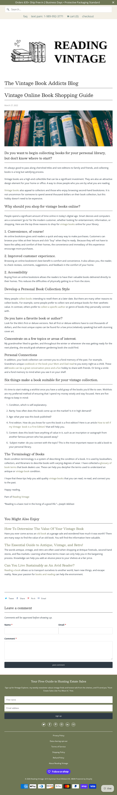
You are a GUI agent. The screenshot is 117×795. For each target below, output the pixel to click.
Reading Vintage (20, 496)
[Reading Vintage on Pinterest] (56, 724)
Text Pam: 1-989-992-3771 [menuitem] (47, 16)
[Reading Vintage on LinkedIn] (67, 724)
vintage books (67, 224)
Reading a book (12, 570)
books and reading (45, 574)
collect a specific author (53, 306)
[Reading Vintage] (58, 51)
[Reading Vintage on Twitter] (44, 724)
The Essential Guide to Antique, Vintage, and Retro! (43, 544)
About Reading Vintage (58, 763)
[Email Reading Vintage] (73, 724)
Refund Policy (58, 757)
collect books (25, 298)
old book (41, 533)
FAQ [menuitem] (25, 16)
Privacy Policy (58, 735)
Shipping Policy (58, 752)
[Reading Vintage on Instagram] (62, 724)
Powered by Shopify (84, 779)
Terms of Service (58, 746)
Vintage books (11, 190)
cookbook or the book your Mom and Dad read (49, 363)
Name (8, 624)
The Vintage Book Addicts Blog (41, 83)
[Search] (8, 9)
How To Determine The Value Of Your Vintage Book (44, 528)
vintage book (22, 471)
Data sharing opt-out (58, 741)
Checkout (88, 16)
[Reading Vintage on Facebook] (50, 724)
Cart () (73, 16)
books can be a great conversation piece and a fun (34, 367)
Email (62, 624)
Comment (10, 638)
